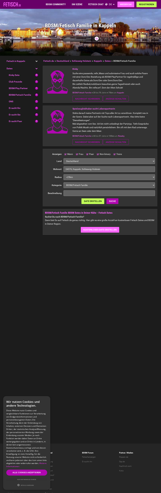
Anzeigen (57, 154)
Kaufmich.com (125, 466)
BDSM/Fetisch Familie (20, 95)
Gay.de (122, 461)
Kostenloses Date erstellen (100, 230)
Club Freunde (15, 81)
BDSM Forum (87, 453)
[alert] (26, 443)
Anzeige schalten (116, 99)
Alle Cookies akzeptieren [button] (27, 472)
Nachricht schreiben (87, 99)
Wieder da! (126, 4)
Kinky (75, 69)
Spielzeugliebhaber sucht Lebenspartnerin (93, 108)
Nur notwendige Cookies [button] (26, 479)
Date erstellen (93, 201)
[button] (26, 485)
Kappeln (120, 93)
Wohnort (57, 169)
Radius (58, 177)
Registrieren (146, 4)
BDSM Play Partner (18, 88)
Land (59, 161)
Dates (9, 68)
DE (110, 4)
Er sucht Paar (15, 121)
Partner (122, 453)
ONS (11, 101)
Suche (112, 201)
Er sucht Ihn (14, 108)
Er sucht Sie (14, 114)
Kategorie (57, 185)
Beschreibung (55, 193)
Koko (121, 471)
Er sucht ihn (87, 461)
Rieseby (121, 136)
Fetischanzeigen (89, 457)
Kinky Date (14, 75)
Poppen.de (123, 457)
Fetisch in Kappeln (16, 61)
